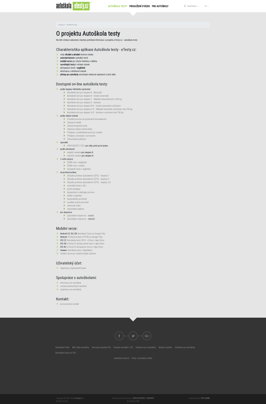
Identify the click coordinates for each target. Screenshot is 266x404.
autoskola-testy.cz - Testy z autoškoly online (133, 358)
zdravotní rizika (73, 205)
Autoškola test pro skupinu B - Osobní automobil (87, 96)
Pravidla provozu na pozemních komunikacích (87, 119)
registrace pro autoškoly (70, 289)
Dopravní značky (74, 122)
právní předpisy (73, 189)
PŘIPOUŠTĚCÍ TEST (76, 145)
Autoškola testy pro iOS (65, 352)
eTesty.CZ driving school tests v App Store (85, 243)
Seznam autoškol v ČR (123, 347)
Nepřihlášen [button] (192, 6)
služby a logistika (74, 195)
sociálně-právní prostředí (78, 202)
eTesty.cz (61, 25)
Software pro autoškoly (185, 347)
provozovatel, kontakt (69, 304)
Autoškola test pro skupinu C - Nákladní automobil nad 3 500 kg (94, 99)
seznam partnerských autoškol (73, 286)
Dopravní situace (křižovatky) (79, 129)
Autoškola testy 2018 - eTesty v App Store (85, 240)
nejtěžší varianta (74, 155)
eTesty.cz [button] (78, 398)
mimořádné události (75, 209)
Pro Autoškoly (160, 6)
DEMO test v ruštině (76, 165)
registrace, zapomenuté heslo (73, 268)
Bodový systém (165, 347)
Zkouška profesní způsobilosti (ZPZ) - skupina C (88, 175)
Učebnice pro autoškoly (146, 347)
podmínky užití (133, 401)
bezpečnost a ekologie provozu (80, 192)
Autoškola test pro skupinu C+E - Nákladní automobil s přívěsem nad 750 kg (99, 109)
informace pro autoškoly (70, 282)
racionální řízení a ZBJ (76, 185)
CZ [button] (205, 6)
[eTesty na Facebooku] (133, 336)
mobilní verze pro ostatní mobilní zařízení (78, 253)
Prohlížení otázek (139, 6)
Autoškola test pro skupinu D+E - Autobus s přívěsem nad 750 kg (95, 112)
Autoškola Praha (62, 347)
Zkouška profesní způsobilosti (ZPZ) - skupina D (88, 179)
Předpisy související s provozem (81, 135)
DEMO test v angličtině (77, 162)
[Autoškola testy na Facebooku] (119, 336)
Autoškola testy (118, 6)
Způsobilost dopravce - (80, 215)
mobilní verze (62, 401)
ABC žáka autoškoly (80, 347)
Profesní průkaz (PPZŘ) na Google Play (85, 237)
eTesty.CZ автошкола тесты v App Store (85, 247)
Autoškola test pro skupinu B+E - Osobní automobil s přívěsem (94, 105)
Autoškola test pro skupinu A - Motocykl (84, 92)
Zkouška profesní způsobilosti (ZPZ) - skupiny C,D (89, 182)
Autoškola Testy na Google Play (91, 233)
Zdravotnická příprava (76, 139)
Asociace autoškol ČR (101, 347)
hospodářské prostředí (77, 199)
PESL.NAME (205, 398)
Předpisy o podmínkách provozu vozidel (84, 132)
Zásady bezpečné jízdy (77, 125)
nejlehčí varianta (74, 152)
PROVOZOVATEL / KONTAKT (143, 398)
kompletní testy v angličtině (79, 169)
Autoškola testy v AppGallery (80, 250)
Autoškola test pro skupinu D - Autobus (84, 102)
